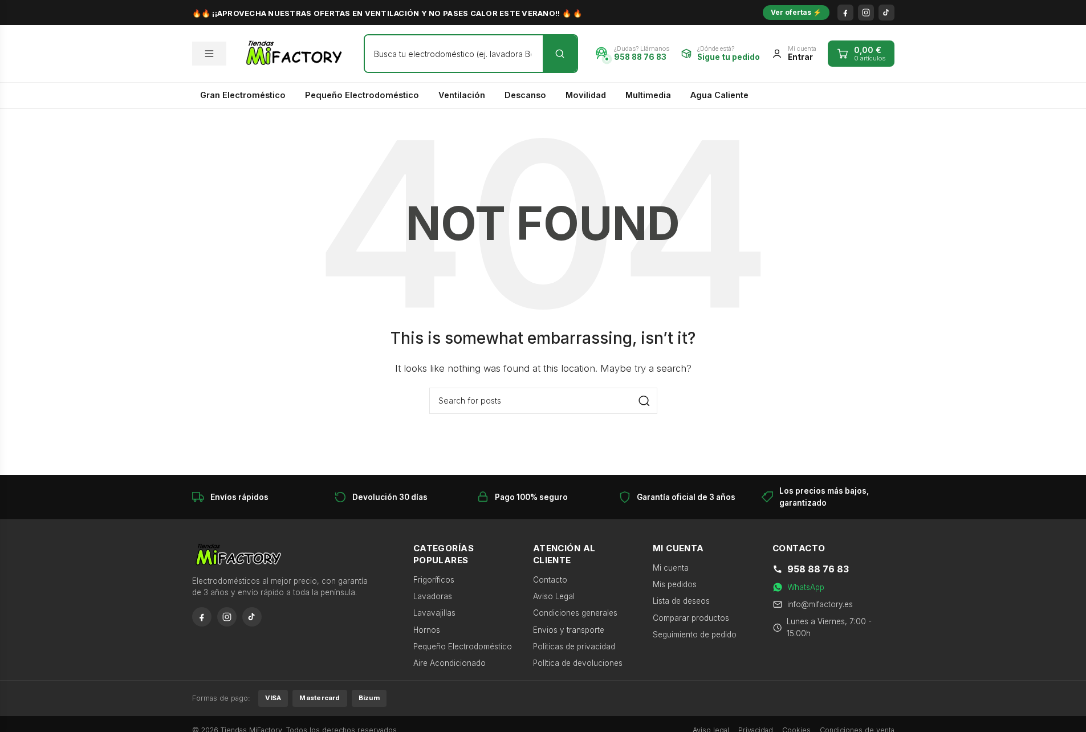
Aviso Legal (554, 596)
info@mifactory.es (820, 604)
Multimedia (648, 95)
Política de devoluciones (578, 663)
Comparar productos (691, 618)
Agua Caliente (719, 95)
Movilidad (586, 95)
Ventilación (461, 95)
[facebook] (845, 13)
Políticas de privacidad (574, 646)
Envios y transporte (568, 630)
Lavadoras (432, 596)
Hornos (426, 630)
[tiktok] (886, 13)
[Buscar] (560, 53)
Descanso (525, 95)
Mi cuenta (671, 567)
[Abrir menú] (209, 54)
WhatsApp (805, 587)
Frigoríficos (433, 579)
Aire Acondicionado (449, 663)
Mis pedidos (675, 584)
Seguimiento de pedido (695, 634)
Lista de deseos (681, 600)
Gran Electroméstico (243, 95)
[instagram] (866, 13)
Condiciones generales (575, 612)
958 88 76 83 (818, 569)
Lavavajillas (434, 612)
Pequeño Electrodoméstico (362, 95)
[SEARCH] (644, 401)
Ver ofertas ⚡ (796, 12)
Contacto (550, 579)
